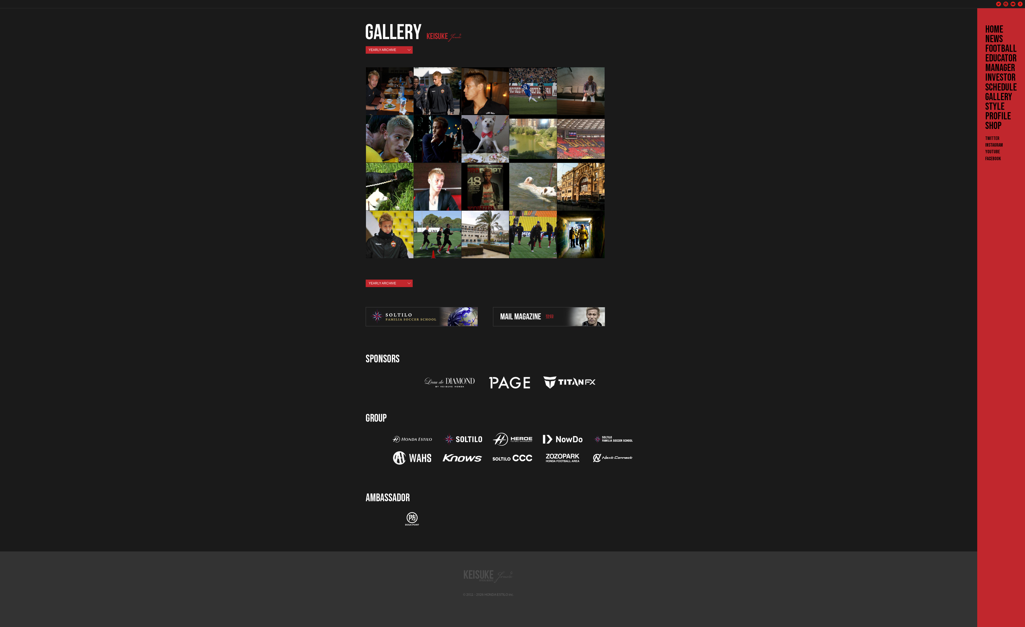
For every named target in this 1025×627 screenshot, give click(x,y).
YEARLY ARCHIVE (382, 50)
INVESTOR (1000, 78)
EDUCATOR (1001, 58)
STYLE (994, 107)
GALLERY (998, 97)
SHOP (993, 126)
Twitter (992, 138)
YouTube (992, 152)
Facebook (993, 159)
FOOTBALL (1001, 49)
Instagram (994, 145)
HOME (994, 29)
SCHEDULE (1001, 87)
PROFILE (998, 116)
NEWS (994, 39)
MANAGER (1000, 68)
